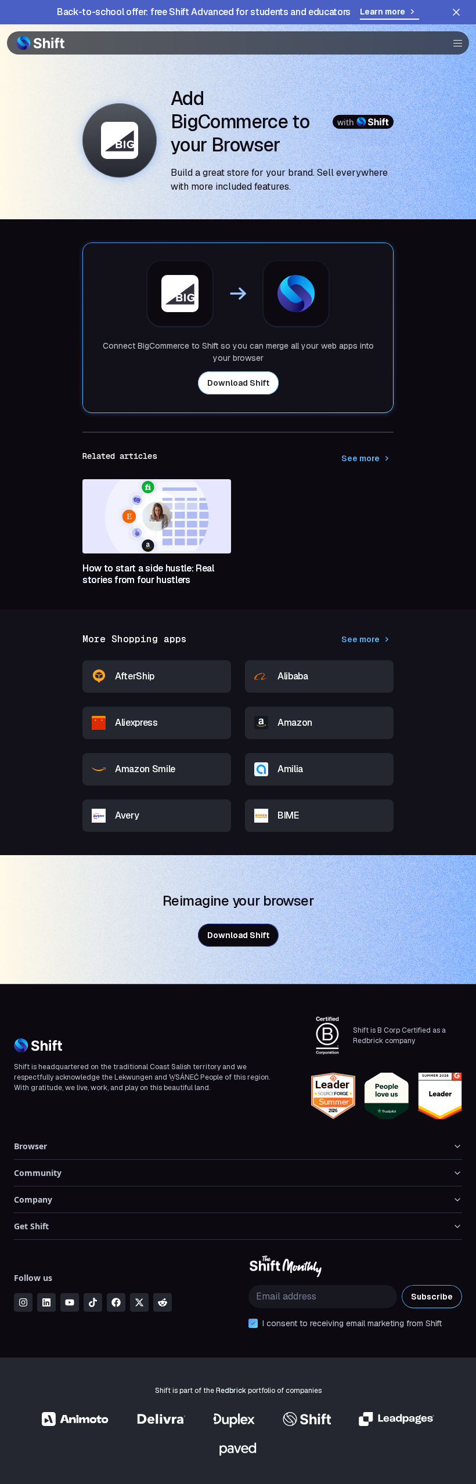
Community (38, 1172)
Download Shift (238, 383)
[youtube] (69, 1302)
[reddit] (162, 1302)
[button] (453, 43)
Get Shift (31, 1226)
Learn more (382, 11)
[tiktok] (93, 1302)
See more (360, 458)
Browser (30, 1146)
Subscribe (432, 1296)
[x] (139, 1302)
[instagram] (23, 1302)
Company (33, 1199)
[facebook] (116, 1302)
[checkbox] (253, 1323)
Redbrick (231, 1390)
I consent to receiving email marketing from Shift (352, 1323)
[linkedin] (46, 1302)
